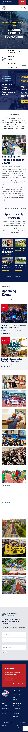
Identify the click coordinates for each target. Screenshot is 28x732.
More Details (4, 333)
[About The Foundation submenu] (19, 51)
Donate (23, 58)
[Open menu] (10, 8)
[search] (25, 8)
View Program (18, 250)
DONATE (22, 2)
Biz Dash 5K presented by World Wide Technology (11, 360)
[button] (14, 382)
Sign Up (4, 652)
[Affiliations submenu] (15, 63)
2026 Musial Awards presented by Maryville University (13, 326)
